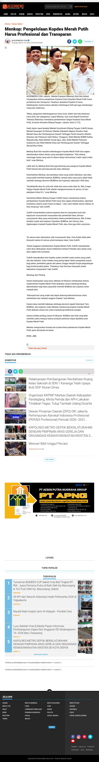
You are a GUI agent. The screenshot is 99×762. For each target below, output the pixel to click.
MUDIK (49, 709)
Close (52, 727)
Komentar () (89, 41)
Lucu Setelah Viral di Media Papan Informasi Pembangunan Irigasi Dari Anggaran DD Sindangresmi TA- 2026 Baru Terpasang (44, 629)
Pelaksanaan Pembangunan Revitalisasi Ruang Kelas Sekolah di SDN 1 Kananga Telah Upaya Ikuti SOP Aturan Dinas (60, 383)
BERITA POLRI (74, 703)
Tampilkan (89, 360)
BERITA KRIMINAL (31, 703)
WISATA (84, 14)
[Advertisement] (49, 470)
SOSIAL (27, 715)
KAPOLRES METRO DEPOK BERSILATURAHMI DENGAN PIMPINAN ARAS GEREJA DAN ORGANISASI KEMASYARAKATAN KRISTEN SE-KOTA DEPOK (61, 432)
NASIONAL (73, 709)
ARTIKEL (76, 14)
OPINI (48, 14)
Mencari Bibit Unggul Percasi (48, 443)
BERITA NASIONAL (53, 703)
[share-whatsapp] (80, 41)
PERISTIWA (39, 14)
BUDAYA (30, 14)
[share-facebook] (69, 41)
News (4, 712)
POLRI (72, 712)
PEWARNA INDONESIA (32, 712)
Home (6, 14)
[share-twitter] (75, 41)
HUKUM (21, 14)
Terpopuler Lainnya (41, 654)
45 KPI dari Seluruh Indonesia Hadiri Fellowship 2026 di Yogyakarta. (44, 598)
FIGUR (27, 706)
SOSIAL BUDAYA (52, 715)
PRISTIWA (5, 715)
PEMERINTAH (57, 14)
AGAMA (67, 14)
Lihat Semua (49, 459)
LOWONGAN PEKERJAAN (33, 709)
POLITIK (13, 14)
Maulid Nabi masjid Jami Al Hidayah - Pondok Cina (42, 611)
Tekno (4, 719)
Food (49, 706)
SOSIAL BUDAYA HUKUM (78, 715)
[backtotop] (49, 691)
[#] (49, 500)
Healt (92, 14)
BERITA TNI (6, 706)
